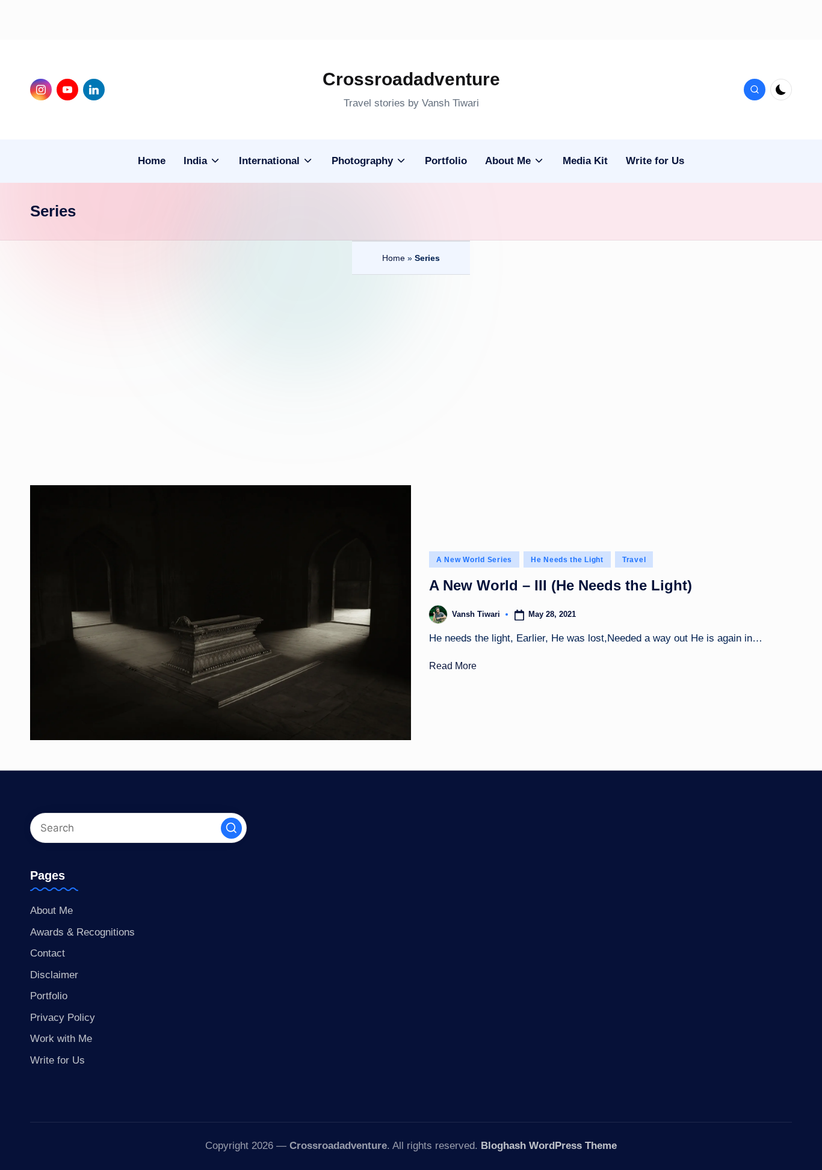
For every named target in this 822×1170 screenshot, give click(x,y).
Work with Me (61, 1038)
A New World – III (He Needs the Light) (560, 585)
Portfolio (48, 996)
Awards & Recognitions (82, 932)
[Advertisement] (411, 365)
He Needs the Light (567, 560)
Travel (634, 560)
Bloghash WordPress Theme (549, 1145)
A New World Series (474, 560)
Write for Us (57, 1060)
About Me (51, 910)
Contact (47, 953)
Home (393, 258)
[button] (231, 828)
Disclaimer (54, 975)
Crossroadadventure (411, 79)
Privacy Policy (62, 1017)
